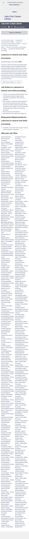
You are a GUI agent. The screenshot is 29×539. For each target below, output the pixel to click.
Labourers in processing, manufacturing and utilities (11, 42)
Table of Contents (15, 32)
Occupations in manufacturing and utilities (12, 41)
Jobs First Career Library (7, 40)
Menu (14, 12)
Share (18, 82)
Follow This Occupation (8, 82)
